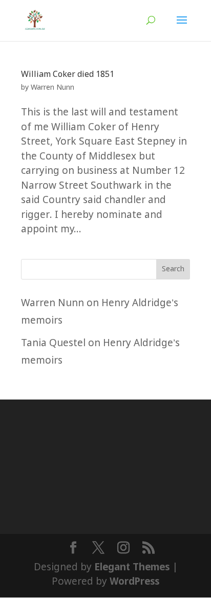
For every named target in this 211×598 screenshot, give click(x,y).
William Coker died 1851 (67, 74)
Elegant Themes (132, 567)
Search (173, 269)
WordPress (134, 581)
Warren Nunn (52, 87)
